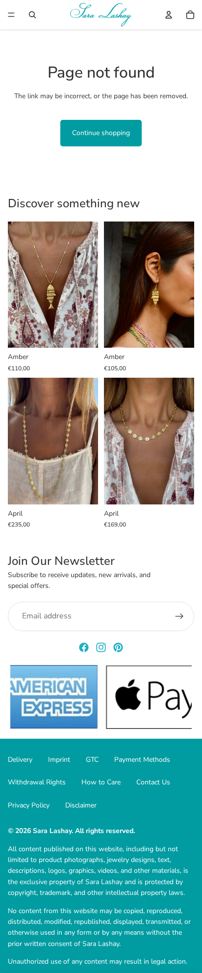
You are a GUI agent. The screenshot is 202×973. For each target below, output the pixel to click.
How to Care (101, 782)
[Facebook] (84, 647)
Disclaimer (81, 805)
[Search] (32, 15)
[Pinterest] (118, 647)
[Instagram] (101, 647)
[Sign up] (179, 616)
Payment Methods (142, 759)
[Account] (168, 15)
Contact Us (153, 782)
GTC (92, 759)
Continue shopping (101, 133)
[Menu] (11, 14)
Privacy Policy (29, 805)
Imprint (59, 759)
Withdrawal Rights (37, 782)
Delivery (20, 759)
